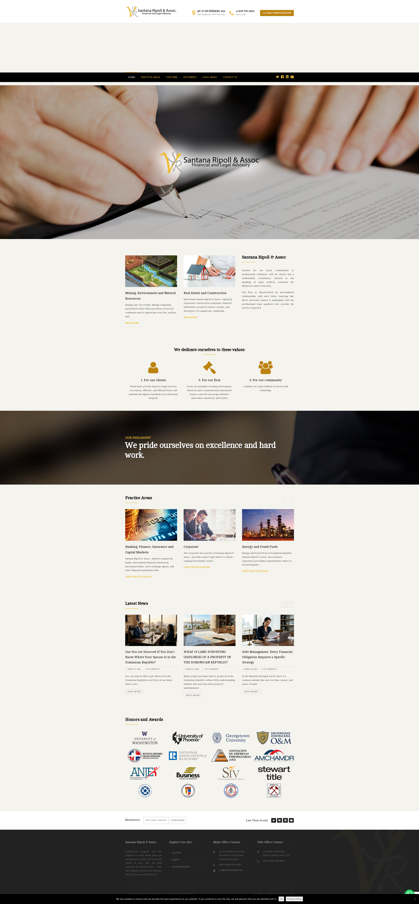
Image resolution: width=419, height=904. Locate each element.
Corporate (191, 547)
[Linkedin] (287, 77)
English (175, 859)
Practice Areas (150, 77)
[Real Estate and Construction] (210, 271)
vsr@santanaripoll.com (230, 870)
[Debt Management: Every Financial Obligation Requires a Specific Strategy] (268, 630)
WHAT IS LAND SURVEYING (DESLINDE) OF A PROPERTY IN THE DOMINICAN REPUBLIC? (207, 657)
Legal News (209, 77)
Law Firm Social (257, 820)
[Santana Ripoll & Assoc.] (151, 11)
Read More (131, 323)
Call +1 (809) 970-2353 (230, 865)
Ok (281, 898)
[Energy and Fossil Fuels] (268, 525)
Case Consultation (278, 13)
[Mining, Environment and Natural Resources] (151, 271)
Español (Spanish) (181, 867)
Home (131, 77)
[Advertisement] (209, 47)
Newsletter (132, 819)
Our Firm (171, 77)
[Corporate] (210, 525)
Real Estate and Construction (205, 293)
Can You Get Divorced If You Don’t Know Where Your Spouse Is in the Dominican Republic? (150, 657)
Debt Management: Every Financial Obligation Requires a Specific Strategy (267, 657)
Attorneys (190, 77)
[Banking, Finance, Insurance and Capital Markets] (151, 525)
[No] (415, 899)
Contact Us (230, 77)
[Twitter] (277, 77)
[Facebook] (282, 77)
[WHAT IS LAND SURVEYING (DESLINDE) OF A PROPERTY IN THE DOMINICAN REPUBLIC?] (210, 630)
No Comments (153, 669)
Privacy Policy (294, 898)
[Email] (292, 77)
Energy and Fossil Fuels (260, 547)
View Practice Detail (138, 576)
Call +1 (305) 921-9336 (274, 861)
